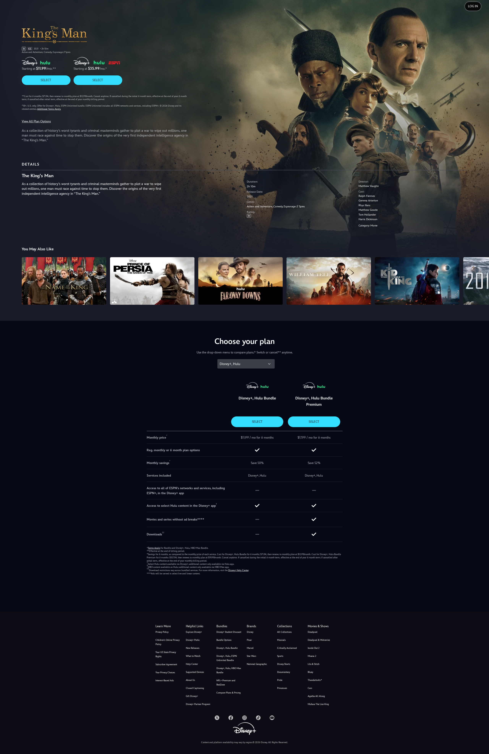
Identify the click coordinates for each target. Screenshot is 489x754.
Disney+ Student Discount (228, 632)
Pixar (249, 640)
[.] (217, 717)
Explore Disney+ (194, 632)
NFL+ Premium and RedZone (225, 682)
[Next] (481, 280)
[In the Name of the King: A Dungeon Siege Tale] (64, 281)
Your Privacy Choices (165, 672)
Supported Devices (195, 672)
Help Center (192, 664)
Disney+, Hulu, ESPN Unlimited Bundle (226, 658)
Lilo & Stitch (313, 664)
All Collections (284, 632)
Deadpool (312, 632)
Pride (279, 680)
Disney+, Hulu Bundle (227, 648)
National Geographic (257, 664)
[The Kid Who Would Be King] (417, 281)
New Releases (192, 648)
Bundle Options (224, 640)
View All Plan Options (36, 121)
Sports (280, 656)
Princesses (282, 688)
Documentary (283, 672)
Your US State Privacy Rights (165, 654)
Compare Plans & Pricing (228, 692)
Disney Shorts (283, 664)
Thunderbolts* (315, 680)
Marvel (250, 648)
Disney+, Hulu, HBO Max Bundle (228, 670)
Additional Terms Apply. (49, 109)
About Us (190, 680)
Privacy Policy (161, 632)
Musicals (281, 640)
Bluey (310, 672)
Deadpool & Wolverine (319, 640)
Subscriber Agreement (166, 664)
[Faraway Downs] (240, 281)
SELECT (46, 80)
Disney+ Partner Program (198, 704)
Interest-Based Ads (164, 680)
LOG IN (473, 6)
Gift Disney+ (192, 696)
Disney (250, 632)
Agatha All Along (316, 696)
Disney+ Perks (193, 640)
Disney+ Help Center (238, 570)
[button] (199, 626)
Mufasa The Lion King (318, 704)
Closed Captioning (195, 688)
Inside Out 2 (313, 648)
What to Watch (193, 656)
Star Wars (251, 656)
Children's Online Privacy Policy (167, 642)
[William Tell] (329, 281)
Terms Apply (154, 548)
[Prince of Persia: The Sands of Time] (152, 281)
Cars (310, 688)
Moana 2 (312, 656)
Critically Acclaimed (287, 648)
